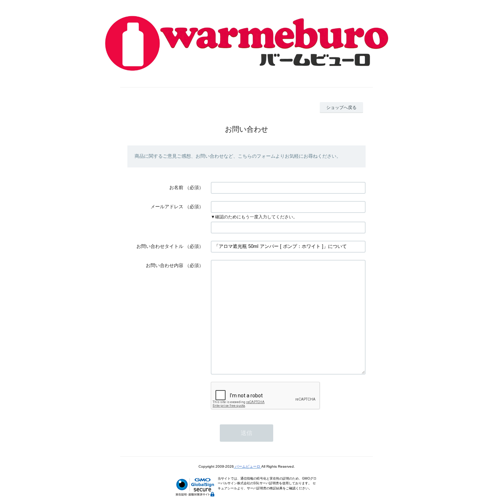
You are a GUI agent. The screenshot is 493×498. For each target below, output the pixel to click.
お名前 (176, 187)
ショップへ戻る (341, 107)
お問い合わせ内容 (164, 265)
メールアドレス (166, 206)
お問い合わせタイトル (159, 246)
